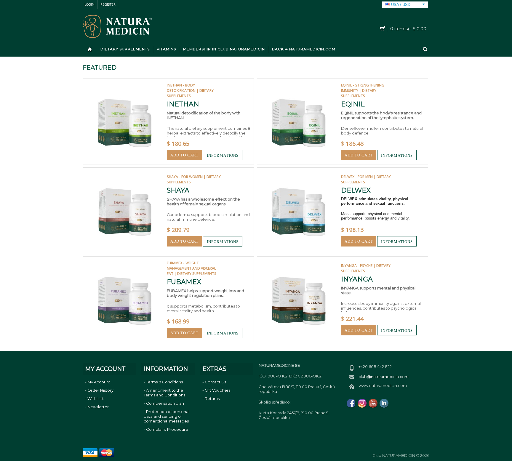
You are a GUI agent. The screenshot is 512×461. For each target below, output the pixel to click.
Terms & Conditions (164, 382)
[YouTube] (373, 403)
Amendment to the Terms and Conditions (164, 392)
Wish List (95, 398)
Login (89, 4)
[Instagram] (362, 403)
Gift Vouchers (217, 390)
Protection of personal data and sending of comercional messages (166, 416)
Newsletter (98, 406)
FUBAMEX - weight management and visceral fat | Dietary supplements (191, 268)
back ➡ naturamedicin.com (303, 49)
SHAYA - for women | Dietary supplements (194, 179)
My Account (98, 382)
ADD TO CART (184, 155)
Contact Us (215, 382)
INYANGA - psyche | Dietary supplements (366, 268)
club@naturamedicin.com (384, 376)
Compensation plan (165, 403)
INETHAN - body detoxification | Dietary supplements (190, 90)
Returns (212, 398)
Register (108, 4)
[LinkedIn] (384, 403)
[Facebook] (351, 403)
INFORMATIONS (223, 155)
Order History (100, 390)
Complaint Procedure (167, 429)
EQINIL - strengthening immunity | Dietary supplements (362, 90)
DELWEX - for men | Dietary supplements (366, 179)
